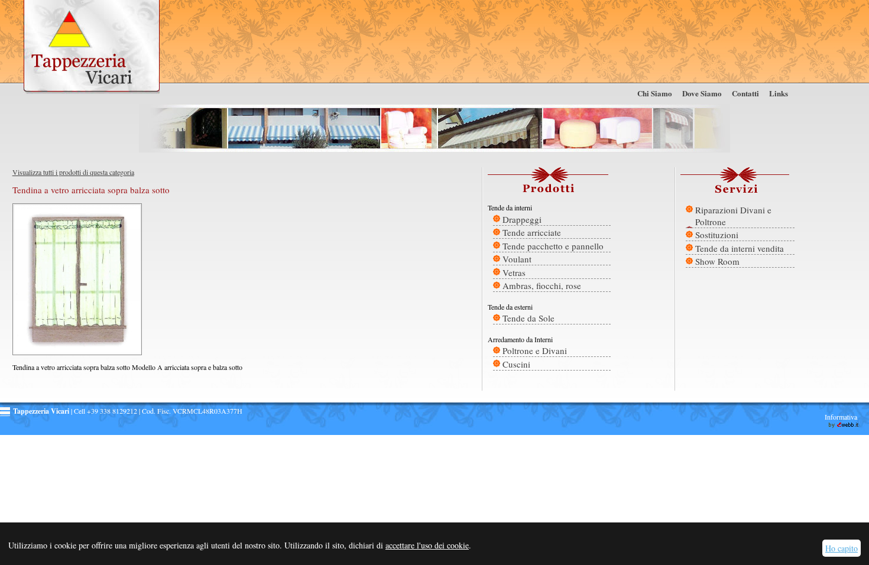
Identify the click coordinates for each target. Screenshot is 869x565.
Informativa (841, 416)
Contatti (745, 93)
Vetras (514, 272)
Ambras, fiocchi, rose (541, 285)
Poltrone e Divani (534, 350)
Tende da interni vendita (739, 248)
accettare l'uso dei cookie (427, 545)
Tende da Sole (528, 318)
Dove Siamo (702, 93)
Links (778, 93)
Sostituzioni (716, 235)
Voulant (516, 259)
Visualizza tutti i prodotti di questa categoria (73, 172)
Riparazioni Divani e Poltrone (733, 216)
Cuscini (516, 364)
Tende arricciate (531, 232)
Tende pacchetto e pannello (553, 246)
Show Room (717, 261)
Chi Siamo (654, 93)
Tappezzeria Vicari (92, 47)
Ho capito (841, 548)
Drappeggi (521, 219)
